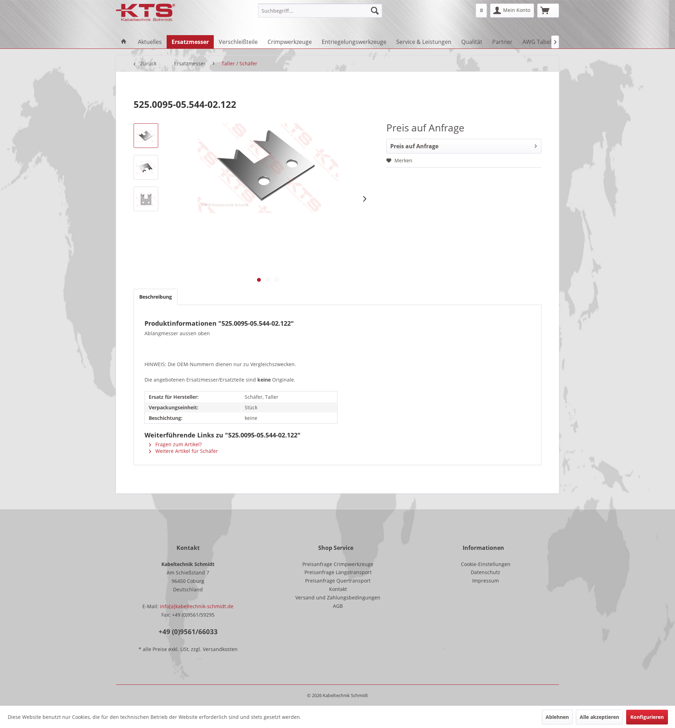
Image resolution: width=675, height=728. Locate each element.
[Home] (123, 41)
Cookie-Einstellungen (485, 564)
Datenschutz (485, 572)
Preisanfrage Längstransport (338, 572)
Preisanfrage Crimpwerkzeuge (337, 564)
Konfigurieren (647, 717)
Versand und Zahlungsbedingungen (337, 597)
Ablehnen (557, 717)
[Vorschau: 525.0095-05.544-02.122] (146, 135)
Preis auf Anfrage (414, 146)
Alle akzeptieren (599, 717)
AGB (338, 606)
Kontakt (338, 589)
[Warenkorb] (548, 11)
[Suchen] (374, 11)
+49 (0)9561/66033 (188, 631)
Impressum (485, 580)
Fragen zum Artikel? (178, 444)
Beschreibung (155, 296)
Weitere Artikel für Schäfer (186, 451)
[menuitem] (320, 11)
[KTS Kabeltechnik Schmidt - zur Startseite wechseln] (145, 12)
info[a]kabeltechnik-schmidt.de (196, 606)
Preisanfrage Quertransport (338, 580)
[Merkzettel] (481, 11)
